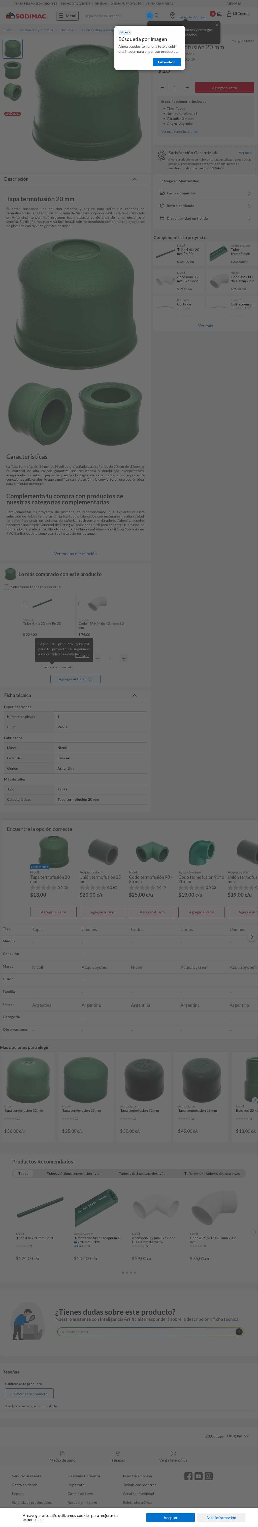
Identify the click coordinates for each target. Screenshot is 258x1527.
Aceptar (171, 1517)
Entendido (167, 62)
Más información (221, 1517)
